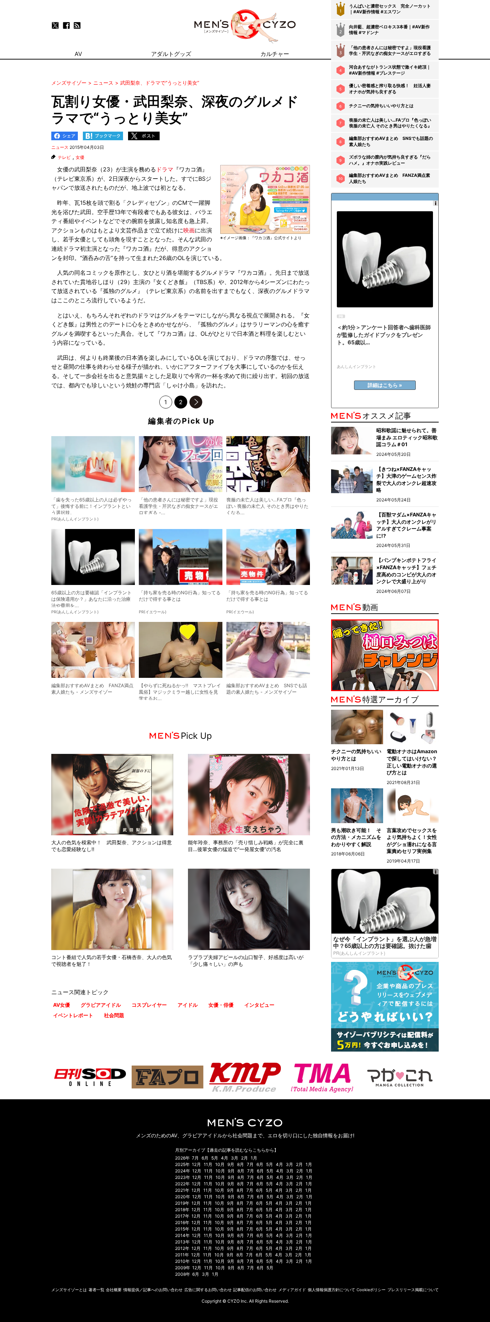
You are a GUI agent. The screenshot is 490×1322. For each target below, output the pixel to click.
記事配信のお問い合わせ (255, 1289)
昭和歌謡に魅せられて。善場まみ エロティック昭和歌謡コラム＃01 (407, 437)
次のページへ (195, 402)
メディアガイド (292, 1289)
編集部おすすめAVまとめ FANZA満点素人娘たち (389, 178)
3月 (234, 1158)
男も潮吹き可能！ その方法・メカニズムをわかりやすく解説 (356, 837)
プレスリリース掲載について (413, 1289)
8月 (240, 1164)
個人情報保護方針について (331, 1289)
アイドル (188, 1005)
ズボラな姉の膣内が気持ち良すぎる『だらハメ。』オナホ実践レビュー (390, 160)
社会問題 (114, 1015)
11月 (208, 1164)
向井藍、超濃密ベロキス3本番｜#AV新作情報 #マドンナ (389, 30)
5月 (214, 1158)
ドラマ (164, 169)
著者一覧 (96, 1289)
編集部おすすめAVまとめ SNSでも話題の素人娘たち (391, 141)
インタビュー (259, 1005)
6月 (205, 1158)
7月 (195, 1158)
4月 (224, 1158)
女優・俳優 (221, 1005)
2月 (244, 1158)
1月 (254, 1158)
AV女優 (61, 1005)
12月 (196, 1164)
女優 (80, 157)
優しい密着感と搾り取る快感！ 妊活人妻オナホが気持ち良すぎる (390, 88)
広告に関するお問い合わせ (208, 1289)
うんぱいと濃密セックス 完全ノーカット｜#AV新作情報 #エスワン (390, 9)
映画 (189, 230)
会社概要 (114, 1289)
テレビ (64, 157)
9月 (230, 1164)
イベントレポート (73, 1015)
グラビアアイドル (101, 1005)
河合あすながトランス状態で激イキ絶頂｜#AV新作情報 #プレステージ (390, 70)
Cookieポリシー (371, 1289)
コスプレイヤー (149, 1005)
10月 (220, 1164)
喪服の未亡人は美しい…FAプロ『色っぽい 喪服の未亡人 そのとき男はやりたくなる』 (390, 123)
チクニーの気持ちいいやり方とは (381, 105)
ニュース (60, 147)
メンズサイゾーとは (69, 1289)
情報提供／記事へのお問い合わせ (153, 1289)
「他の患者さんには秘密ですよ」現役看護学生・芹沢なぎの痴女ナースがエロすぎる (390, 50)
